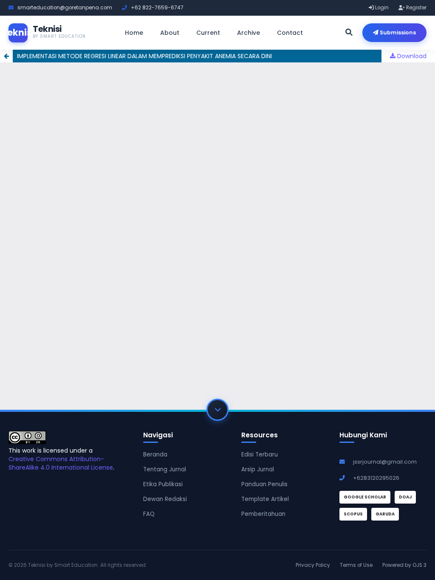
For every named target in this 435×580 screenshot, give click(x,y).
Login (381, 7)
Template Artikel (265, 499)
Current (208, 32)
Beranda (155, 454)
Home (134, 32)
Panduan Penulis (264, 484)
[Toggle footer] (217, 410)
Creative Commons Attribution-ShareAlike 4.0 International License (60, 463)
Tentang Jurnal (164, 469)
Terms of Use (356, 565)
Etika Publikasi (163, 484)
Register (416, 7)
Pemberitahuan (263, 514)
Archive (248, 32)
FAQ (149, 514)
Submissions (397, 32)
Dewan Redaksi (165, 499)
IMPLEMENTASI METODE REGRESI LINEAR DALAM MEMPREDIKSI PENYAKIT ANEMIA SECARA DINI (144, 56)
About (169, 32)
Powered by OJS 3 (404, 565)
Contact (290, 32)
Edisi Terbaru (259, 454)
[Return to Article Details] (6, 56)
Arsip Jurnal (257, 469)
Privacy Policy (313, 565)
